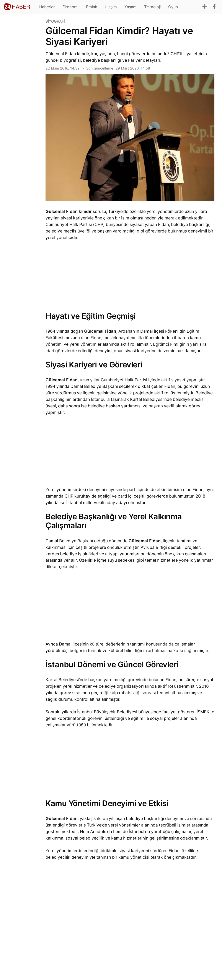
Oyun (173, 7)
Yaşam (130, 7)
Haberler (47, 7)
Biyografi (55, 21)
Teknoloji (152, 7)
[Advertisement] (23, 85)
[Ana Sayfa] (17, 6)
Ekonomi (70, 7)
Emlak (91, 7)
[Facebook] (214, 7)
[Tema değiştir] (205, 7)
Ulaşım (111, 7)
